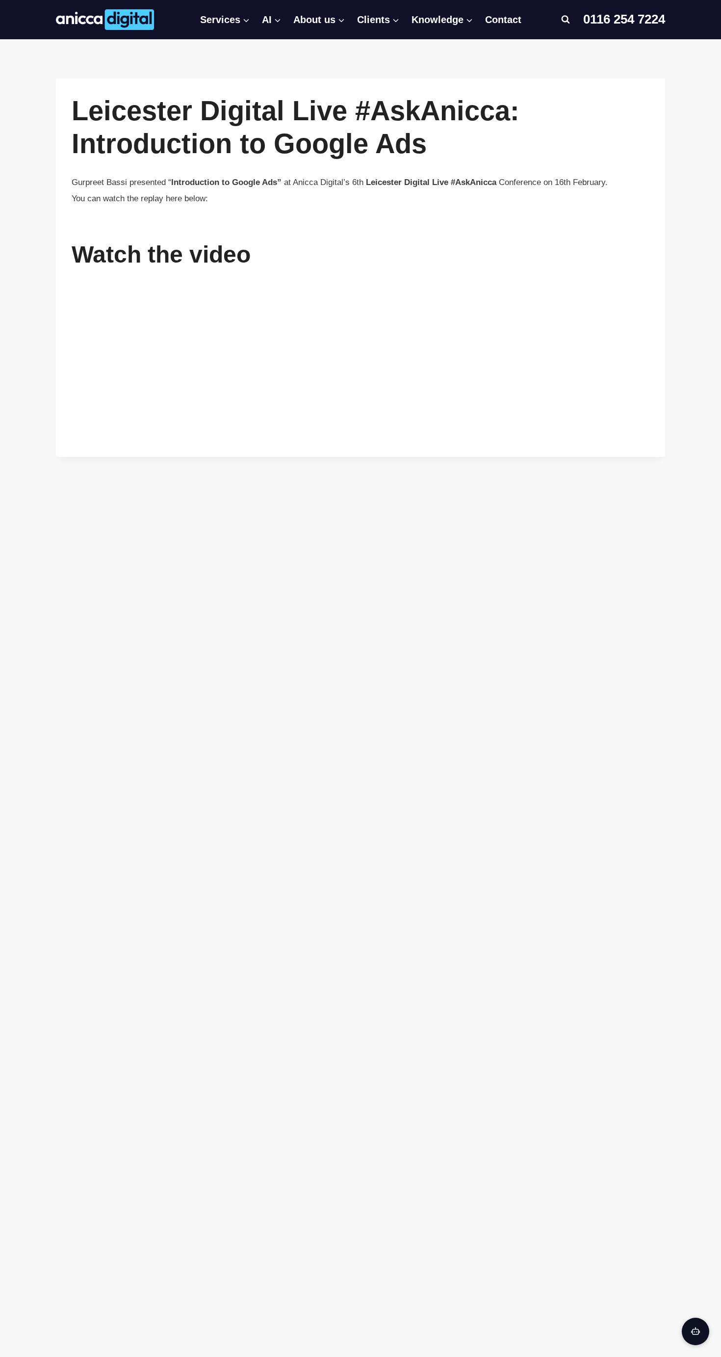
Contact (503, 19)
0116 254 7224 (624, 19)
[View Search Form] (565, 19)
